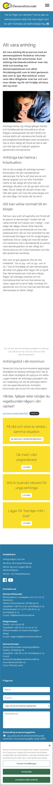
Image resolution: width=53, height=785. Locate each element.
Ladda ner (34, 413)
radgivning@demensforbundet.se (26, 636)
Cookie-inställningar (26, 764)
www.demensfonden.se (14, 662)
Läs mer (26, 467)
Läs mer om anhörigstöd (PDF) (15, 413)
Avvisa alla (26, 772)
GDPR (42, 739)
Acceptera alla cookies (26, 780)
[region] (26, 763)
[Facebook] (5, 581)
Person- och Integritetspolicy (16, 574)
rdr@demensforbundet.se (22, 615)
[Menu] (47, 5)
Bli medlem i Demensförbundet (26, 439)
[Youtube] (11, 581)
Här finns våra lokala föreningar (17, 563)
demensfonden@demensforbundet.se (21, 659)
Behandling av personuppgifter (19, 732)
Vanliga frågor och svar (14, 559)
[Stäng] (49, 745)
